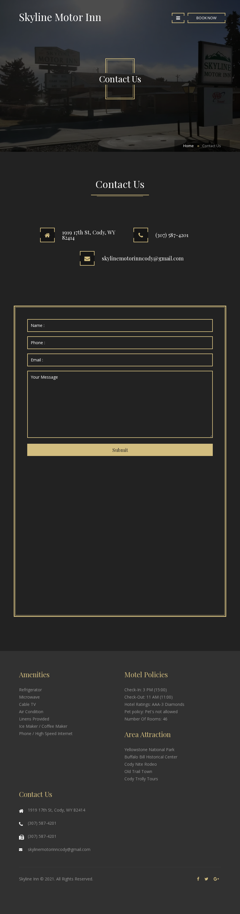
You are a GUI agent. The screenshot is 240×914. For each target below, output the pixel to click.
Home (188, 145)
